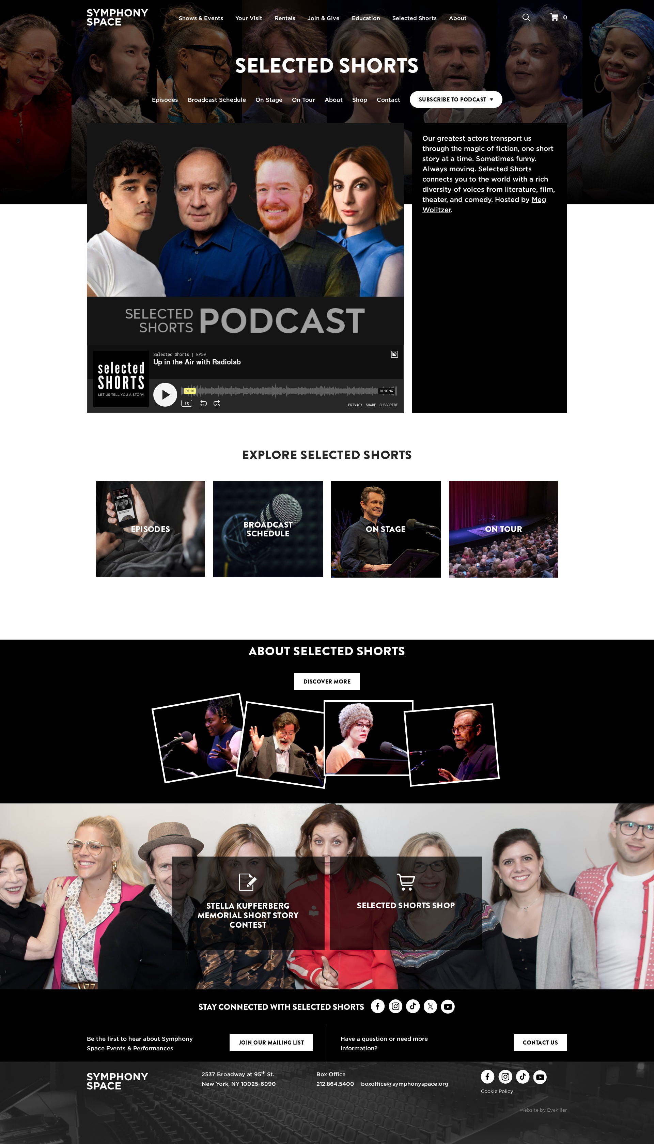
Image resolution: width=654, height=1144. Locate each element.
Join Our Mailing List (271, 1043)
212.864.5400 (335, 1084)
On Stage (268, 99)
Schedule (217, 99)
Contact (388, 99)
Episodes (165, 99)
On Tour (303, 99)
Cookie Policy (497, 1091)
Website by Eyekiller (543, 1110)
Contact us (540, 1043)
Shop (359, 99)
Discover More (327, 682)
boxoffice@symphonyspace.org (405, 1084)
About (334, 99)
